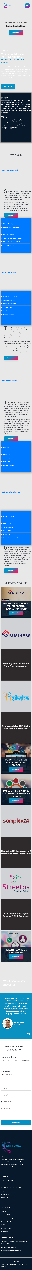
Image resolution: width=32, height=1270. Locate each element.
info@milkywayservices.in (7, 1074)
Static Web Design (6, 1221)
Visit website (15, 613)
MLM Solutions (5, 1214)
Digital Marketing (6, 1194)
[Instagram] (19, 470)
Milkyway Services (16, 1264)
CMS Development (6, 1225)
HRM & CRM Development (9, 1218)
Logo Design (5, 1211)
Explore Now (15, 32)
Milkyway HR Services (7, 1191)
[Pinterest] (19, 473)
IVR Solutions (5, 1197)
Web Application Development (10, 1184)
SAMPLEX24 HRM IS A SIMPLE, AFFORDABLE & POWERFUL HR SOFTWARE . (16, 794)
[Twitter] (19, 468)
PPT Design (4, 1231)
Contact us (16, 1261)
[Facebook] (19, 467)
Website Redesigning (7, 1180)
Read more (7, 86)
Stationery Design (6, 1228)
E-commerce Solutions (8, 1201)
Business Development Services (11, 1187)
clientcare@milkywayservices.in (11, 1250)
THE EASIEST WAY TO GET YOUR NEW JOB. (16, 951)
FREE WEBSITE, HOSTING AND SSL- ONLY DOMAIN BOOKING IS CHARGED (16, 606)
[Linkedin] (19, 471)
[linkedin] (9, 1082)
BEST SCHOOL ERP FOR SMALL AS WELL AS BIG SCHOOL (16, 762)
